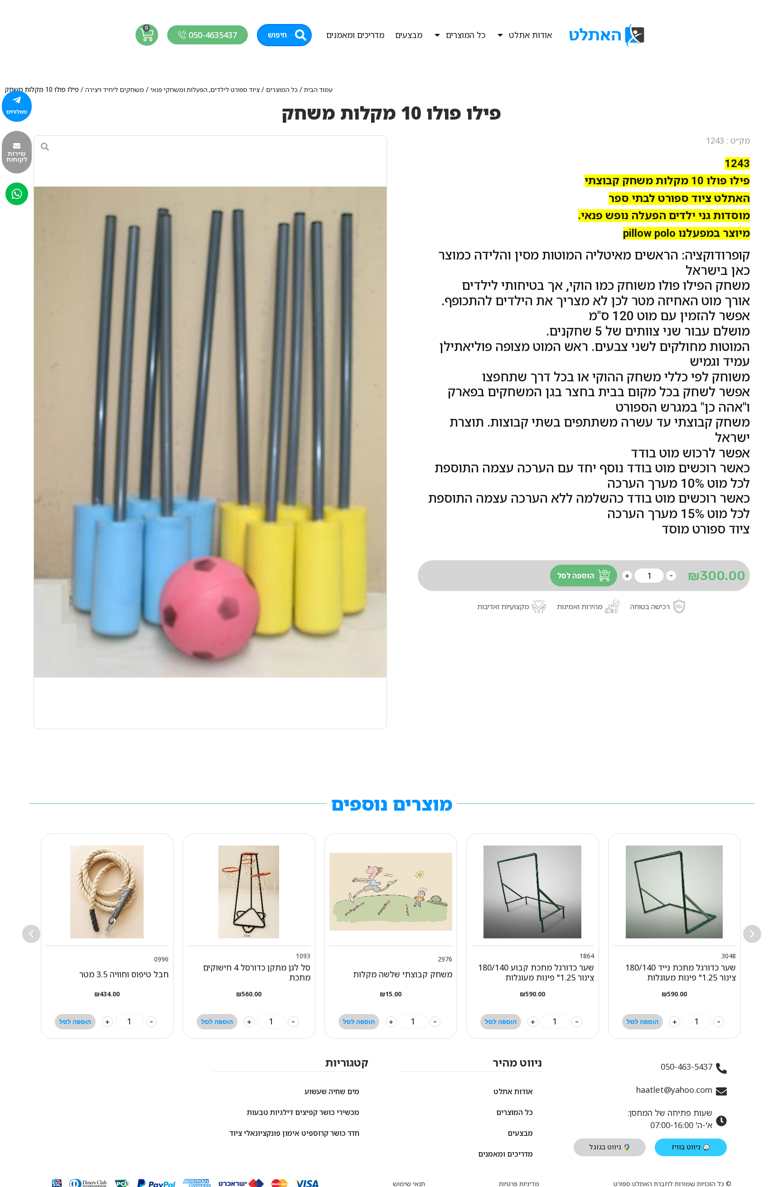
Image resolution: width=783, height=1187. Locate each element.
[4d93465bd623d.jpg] (210, 432)
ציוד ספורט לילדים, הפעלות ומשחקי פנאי (205, 89)
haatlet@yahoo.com (674, 1089)
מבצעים (408, 34)
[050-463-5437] (721, 1068)
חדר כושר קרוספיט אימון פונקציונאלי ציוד (294, 1133)
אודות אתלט (530, 34)
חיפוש (277, 35)
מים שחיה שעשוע (331, 1091)
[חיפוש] (300, 35)
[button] (31, 934)
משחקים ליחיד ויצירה (114, 89)
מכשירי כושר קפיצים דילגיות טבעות (303, 1112)
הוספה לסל (575, 576)
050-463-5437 (686, 1066)
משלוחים (16, 111)
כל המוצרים (465, 34)
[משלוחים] (16, 100)
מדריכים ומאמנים (355, 34)
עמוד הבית (318, 89)
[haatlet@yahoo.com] (721, 1091)
